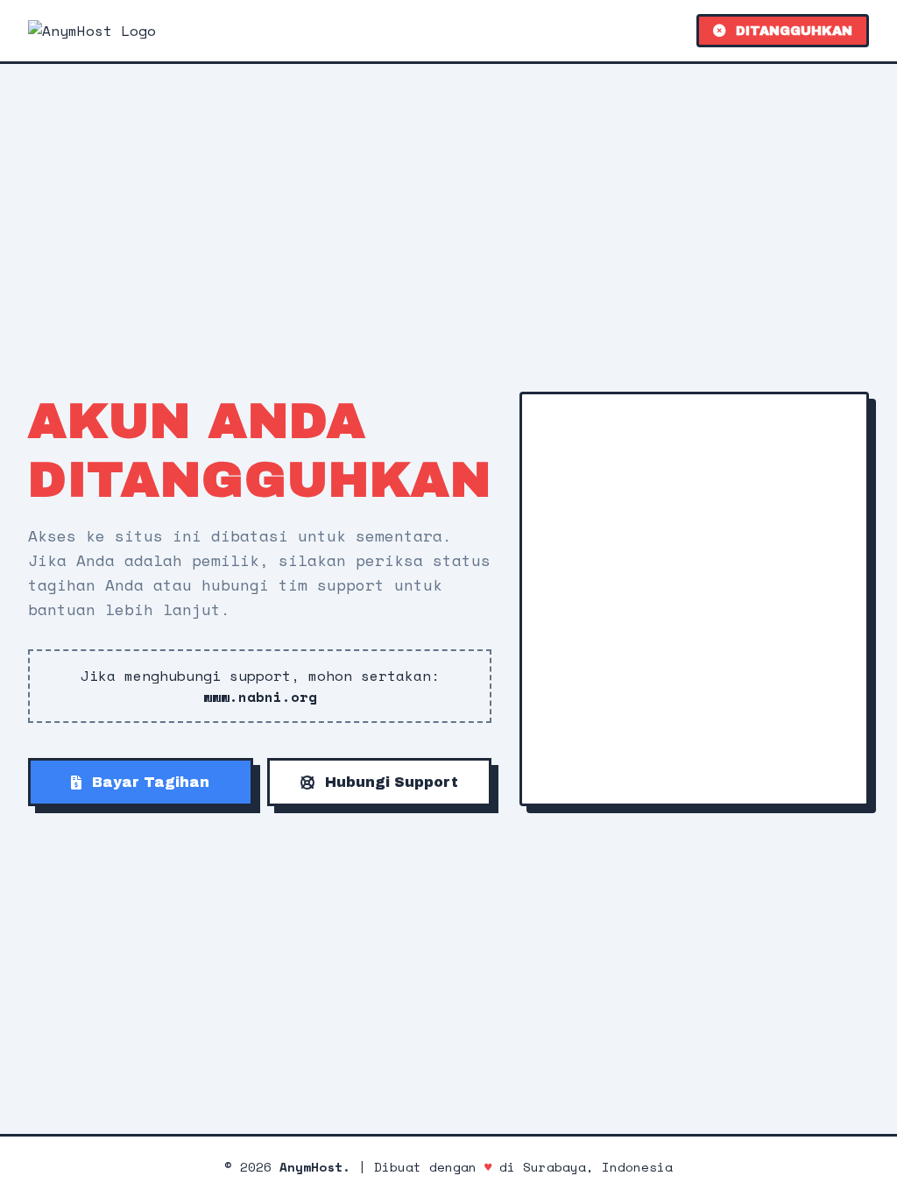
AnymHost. (314, 1167)
